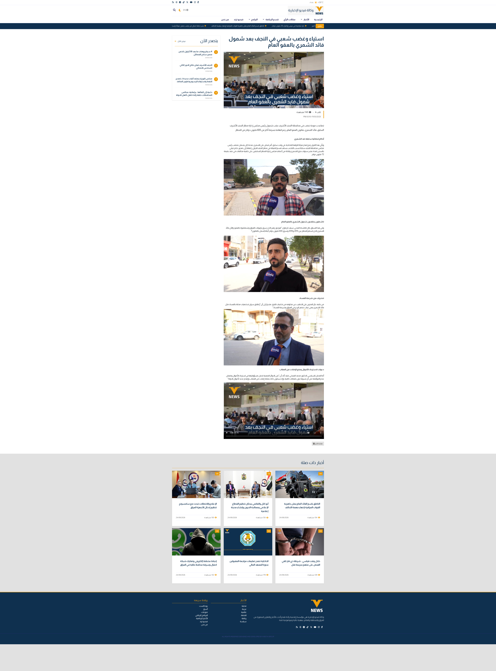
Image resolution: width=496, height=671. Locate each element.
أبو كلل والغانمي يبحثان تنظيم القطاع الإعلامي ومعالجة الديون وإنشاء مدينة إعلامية (249, 508)
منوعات (204, 612)
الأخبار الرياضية (202, 618)
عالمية (243, 612)
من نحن (225, 19)
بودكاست (203, 606)
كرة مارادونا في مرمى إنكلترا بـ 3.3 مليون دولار (306, 26)
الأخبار (306, 19)
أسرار (205, 609)
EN (184, 10)
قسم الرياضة (272, 19)
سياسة (243, 621)
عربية (244, 609)
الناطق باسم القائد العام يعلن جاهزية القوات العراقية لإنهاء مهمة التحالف (255, 26)
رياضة (244, 618)
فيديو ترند (238, 19)
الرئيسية (318, 19)
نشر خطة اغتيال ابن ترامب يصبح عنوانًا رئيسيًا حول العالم (201, 26)
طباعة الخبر (319, 444)
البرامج (254, 19)
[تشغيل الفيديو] (300, 484)
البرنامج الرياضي (201, 615)
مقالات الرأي (289, 19)
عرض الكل (182, 41)
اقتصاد (243, 615)
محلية (244, 606)
